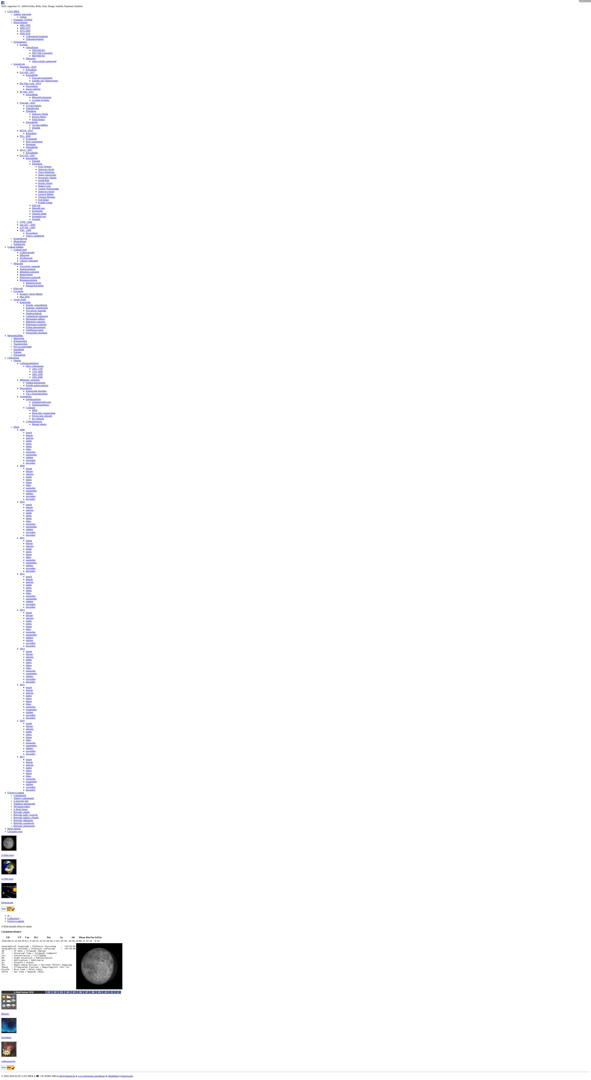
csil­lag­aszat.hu (8, 1061)
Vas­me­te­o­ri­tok (20, 344)
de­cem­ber (30, 463)
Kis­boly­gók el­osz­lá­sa (36, 391)
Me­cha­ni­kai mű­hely (35, 319)
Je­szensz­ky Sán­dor (47, 177)
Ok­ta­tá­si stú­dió (39, 213)
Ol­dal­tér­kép (113, 1076)
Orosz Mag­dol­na (46, 172)
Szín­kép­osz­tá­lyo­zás (41, 402)
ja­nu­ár (29, 432)
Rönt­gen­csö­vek (33, 283)
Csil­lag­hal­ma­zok (34, 421)
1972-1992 (25, 31)
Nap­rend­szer (26, 388)
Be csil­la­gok (38, 418)
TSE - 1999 (25, 230)
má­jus (29, 443)
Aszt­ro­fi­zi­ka (26, 396)
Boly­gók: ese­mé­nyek (24, 823)
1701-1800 (37, 371)
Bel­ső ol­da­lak (14, 828)
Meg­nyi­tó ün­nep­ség (41, 97)
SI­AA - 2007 (26, 150)
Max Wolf (25, 297)
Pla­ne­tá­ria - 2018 (28, 67)
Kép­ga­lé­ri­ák (32, 75)
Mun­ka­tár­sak (20, 241)
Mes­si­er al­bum (39, 424)
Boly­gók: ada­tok (22, 812)
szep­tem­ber (31, 454)
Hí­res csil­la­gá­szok (34, 366)
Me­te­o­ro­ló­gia (26, 274)
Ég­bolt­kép (6, 1037)
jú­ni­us (29, 446)
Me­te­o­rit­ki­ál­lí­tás (15, 335)
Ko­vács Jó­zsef (39, 116)
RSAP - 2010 (26, 130)
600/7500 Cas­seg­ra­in (42, 53)
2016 (22, 720)
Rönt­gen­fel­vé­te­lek (35, 285)
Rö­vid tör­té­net (20, 22)
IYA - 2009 (25, 136)
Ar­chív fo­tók (20, 299)
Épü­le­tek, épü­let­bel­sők (37, 308)
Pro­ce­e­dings (32, 86)
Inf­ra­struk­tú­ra (20, 42)
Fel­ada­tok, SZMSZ (23, 19)
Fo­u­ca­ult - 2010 (27, 103)
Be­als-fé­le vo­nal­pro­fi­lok (43, 413)
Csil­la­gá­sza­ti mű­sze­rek (37, 316)
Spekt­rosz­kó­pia (33, 399)
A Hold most (7, 855)
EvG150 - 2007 (27, 155)
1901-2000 (37, 377)
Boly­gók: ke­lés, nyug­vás (26, 815)
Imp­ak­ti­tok (19, 349)
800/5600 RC (38, 55)
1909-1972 (25, 28)
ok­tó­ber (29, 457)
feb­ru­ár (29, 435)
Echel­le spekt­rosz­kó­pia (37, 385)
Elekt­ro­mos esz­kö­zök (30, 277)
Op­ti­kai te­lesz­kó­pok (35, 382)
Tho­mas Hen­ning (46, 197)
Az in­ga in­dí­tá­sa (40, 125)
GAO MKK (13, 11)
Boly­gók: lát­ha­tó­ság (23, 820)
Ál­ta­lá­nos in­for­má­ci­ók (24, 803)
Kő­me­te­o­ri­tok (20, 341)
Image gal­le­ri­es (33, 89)
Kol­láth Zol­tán (45, 202)
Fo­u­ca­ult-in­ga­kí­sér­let (42, 78)
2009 (22, 466)
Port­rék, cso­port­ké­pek (36, 305)
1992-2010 (25, 33)
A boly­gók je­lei (21, 801)
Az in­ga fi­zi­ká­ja (33, 105)
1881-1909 (25, 25)
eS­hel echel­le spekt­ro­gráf (44, 61)
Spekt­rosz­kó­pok (27, 269)
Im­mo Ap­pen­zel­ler (47, 175)
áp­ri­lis (29, 441)
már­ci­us (29, 438)
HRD (34, 410)
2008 (22, 429)
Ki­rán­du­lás (37, 211)
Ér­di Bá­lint (43, 200)
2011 (22, 538)
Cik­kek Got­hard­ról (29, 260)
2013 (22, 610)
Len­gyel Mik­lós (46, 194)
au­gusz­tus (30, 452)
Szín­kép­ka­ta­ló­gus (40, 405)
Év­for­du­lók (31, 139)
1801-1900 (37, 374)
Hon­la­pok (31, 144)
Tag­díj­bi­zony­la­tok (34, 330)
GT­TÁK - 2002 (27, 227)
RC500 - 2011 (27, 92)
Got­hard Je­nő (20, 249)
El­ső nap (36, 205)
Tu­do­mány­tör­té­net (35, 39)
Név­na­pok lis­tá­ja (22, 806)
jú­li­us (28, 449)
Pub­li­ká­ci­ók (19, 244)
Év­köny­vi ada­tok (15, 792)
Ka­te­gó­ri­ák (25, 302)
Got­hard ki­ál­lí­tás (15, 247)
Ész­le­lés (24, 44)
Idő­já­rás (5, 1014)
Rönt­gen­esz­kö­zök (28, 280)
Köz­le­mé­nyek (20, 238)
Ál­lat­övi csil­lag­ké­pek (24, 798)
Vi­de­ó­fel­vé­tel (32, 108)
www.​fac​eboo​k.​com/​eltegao (91, 1076)
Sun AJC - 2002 (27, 224)
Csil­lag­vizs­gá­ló (27, 252)
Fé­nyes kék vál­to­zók (42, 416)
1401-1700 (37, 369)
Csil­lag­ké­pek (20, 795)
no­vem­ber (31, 460)
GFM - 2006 (26, 222)
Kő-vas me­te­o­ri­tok (23, 346)
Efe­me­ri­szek (7, 902)
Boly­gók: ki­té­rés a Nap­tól (26, 817)
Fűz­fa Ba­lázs (38, 119)
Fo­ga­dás (36, 219)
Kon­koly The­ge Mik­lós (31, 294)
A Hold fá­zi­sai (21, 809)
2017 (22, 756)
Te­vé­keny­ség (26, 258)
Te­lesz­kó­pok (32, 47)
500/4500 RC (38, 50)
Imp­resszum (127, 1076)
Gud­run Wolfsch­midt (48, 188)
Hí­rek (16, 427)
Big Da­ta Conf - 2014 (30, 83)
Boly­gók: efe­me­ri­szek (24, 826)
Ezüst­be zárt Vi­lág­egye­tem (45, 80)
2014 (22, 648)
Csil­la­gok (30, 407)
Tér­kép (23, 17)
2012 (22, 574)
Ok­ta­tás (17, 360)
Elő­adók (36, 128)
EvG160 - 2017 (27, 72)
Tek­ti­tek (17, 352)
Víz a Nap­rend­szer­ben (37, 393)
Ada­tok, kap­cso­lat (22, 14)
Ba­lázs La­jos (44, 186)
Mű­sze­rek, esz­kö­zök (30, 380)
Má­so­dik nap (38, 208)
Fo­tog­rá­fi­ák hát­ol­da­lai (36, 333)
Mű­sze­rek (30, 58)
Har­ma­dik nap (39, 216)
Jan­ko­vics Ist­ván (40, 114)
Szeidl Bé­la (43, 180)
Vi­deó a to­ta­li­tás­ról (35, 236)
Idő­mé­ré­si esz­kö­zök (29, 272)
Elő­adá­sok (31, 111)
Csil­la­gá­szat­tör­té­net (29, 363)
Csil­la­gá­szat (13, 357)
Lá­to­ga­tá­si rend (14, 831)
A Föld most (7, 879)
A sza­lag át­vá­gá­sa (40, 100)
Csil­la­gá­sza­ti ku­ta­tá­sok (37, 36)
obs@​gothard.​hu (67, 1076)
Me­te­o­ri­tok (19, 338)
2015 (22, 684)
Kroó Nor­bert (44, 166)
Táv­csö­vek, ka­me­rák (30, 266)
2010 (22, 502)
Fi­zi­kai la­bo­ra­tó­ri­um (35, 327)
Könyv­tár (18, 288)
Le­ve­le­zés (18, 291)
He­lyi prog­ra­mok (34, 141)
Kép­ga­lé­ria (31, 69)
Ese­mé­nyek (19, 64)
